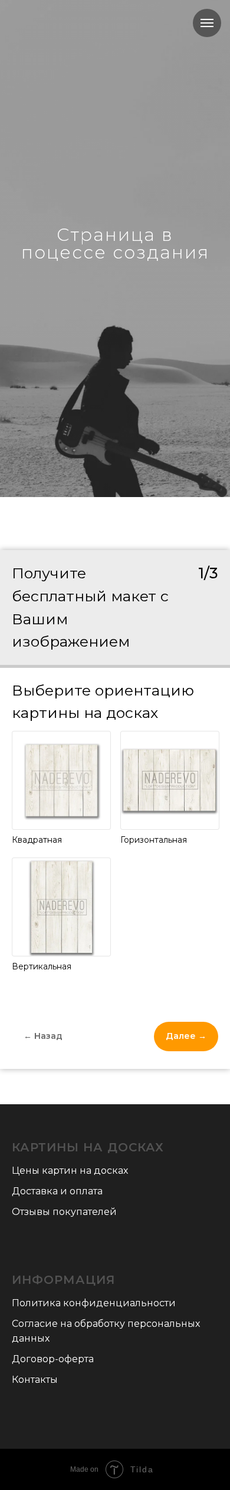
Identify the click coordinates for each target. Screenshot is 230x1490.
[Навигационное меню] (207, 23)
